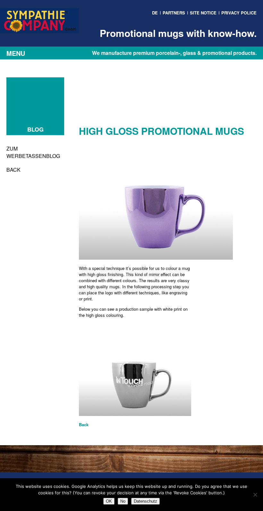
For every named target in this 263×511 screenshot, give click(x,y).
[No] (255, 494)
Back (13, 169)
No (122, 501)
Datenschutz (145, 501)
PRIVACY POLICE (239, 13)
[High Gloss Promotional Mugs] (156, 258)
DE (155, 13)
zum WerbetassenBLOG (33, 152)
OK (109, 501)
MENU (15, 53)
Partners (174, 13)
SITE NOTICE (203, 13)
